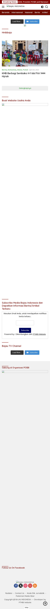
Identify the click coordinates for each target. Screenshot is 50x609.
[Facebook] (16, 586)
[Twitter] (21, 586)
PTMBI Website (39, 334)
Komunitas (12, 70)
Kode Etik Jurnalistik (35, 593)
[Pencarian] (46, 7)
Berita (4, 70)
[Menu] (3, 7)
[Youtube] (30, 586)
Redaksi (8, 593)
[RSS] (35, 586)
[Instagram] (25, 586)
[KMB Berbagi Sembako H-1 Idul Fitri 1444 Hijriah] (25, 53)
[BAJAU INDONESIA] (15, 7)
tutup (26, 607)
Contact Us (19, 593)
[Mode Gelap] (42, 7)
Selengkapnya (25, 88)
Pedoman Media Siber (25, 596)
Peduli (25, 70)
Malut (19, 70)
